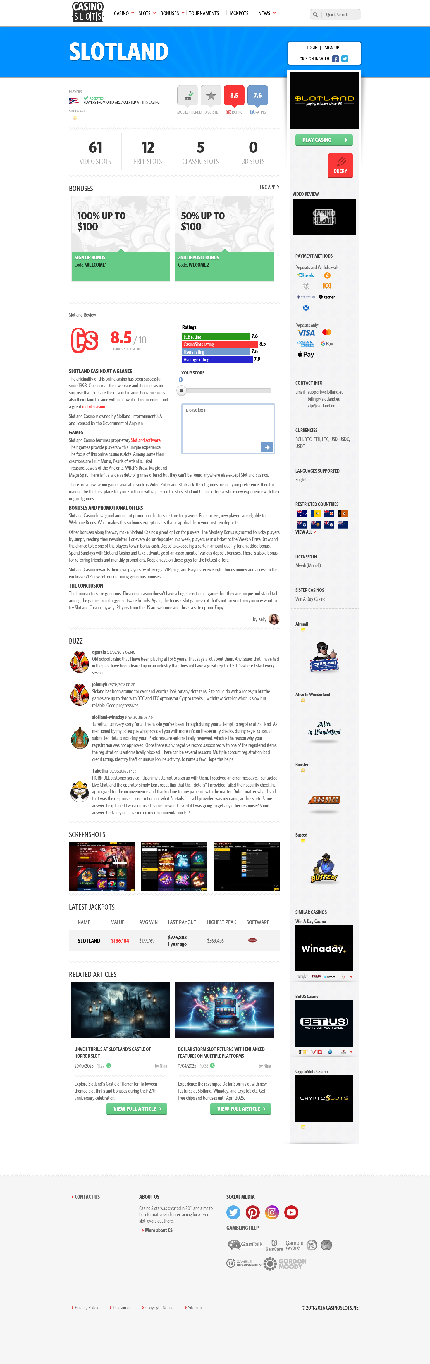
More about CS (159, 1230)
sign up (332, 48)
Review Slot (324, 658)
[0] (181, 390)
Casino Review (324, 948)
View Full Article (134, 1108)
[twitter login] (344, 59)
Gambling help (242, 1228)
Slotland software (146, 440)
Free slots (148, 151)
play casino (317, 139)
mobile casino (93, 406)
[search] (314, 14)
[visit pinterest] (253, 1212)
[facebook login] (335, 59)
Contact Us (87, 1197)
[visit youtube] (291, 1212)
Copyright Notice (159, 1308)
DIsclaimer (122, 1308)
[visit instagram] (272, 1212)
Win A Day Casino (310, 599)
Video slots (95, 151)
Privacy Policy (86, 1308)
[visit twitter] (233, 1212)
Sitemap (195, 1308)
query (340, 171)
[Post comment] (267, 447)
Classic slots (201, 151)
